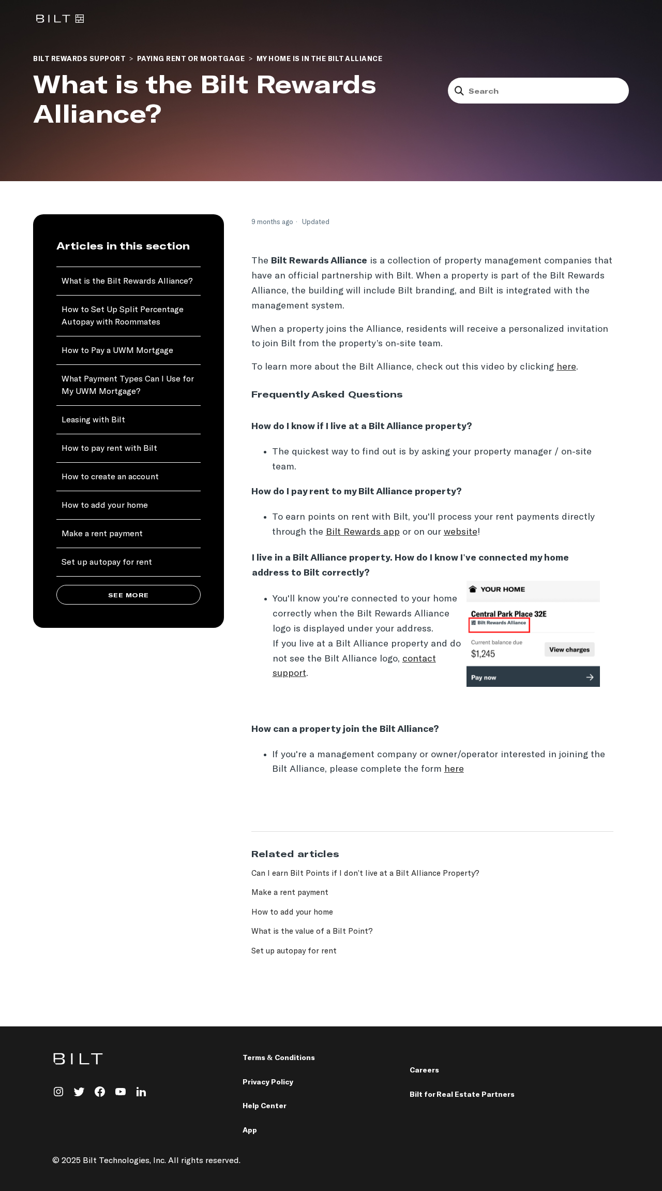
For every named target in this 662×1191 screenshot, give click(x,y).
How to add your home (105, 505)
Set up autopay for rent (107, 562)
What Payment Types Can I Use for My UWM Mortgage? (128, 385)
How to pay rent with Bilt (109, 448)
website (460, 531)
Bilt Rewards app (363, 531)
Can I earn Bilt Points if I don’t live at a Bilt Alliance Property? (365, 873)
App (250, 1130)
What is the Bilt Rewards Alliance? (127, 281)
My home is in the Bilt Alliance (320, 59)
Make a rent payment (102, 534)
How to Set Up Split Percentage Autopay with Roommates (123, 316)
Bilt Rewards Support (79, 59)
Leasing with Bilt (93, 420)
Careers (424, 1070)
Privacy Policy (268, 1082)
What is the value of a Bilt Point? (312, 931)
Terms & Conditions (279, 1058)
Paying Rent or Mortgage (191, 59)
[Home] (60, 18)
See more (128, 595)
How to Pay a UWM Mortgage (117, 351)
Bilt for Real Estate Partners (462, 1094)
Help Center (265, 1106)
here (566, 366)
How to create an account (110, 477)
